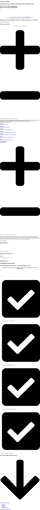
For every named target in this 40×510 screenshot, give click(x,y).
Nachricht (1, 260)
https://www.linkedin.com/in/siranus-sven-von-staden (8, 134)
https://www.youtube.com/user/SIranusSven (7, 137)
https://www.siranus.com (4, 124)
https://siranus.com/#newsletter (4, 127)
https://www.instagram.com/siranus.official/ (6, 129)
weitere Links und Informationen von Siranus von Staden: (9, 118)
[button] (20, 73)
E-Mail (1, 256)
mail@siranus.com (3, 142)
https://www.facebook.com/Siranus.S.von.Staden (7, 132)
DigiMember (9, 509)
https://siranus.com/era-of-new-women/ (6, 139)
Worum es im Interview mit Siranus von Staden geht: (8, 234)
